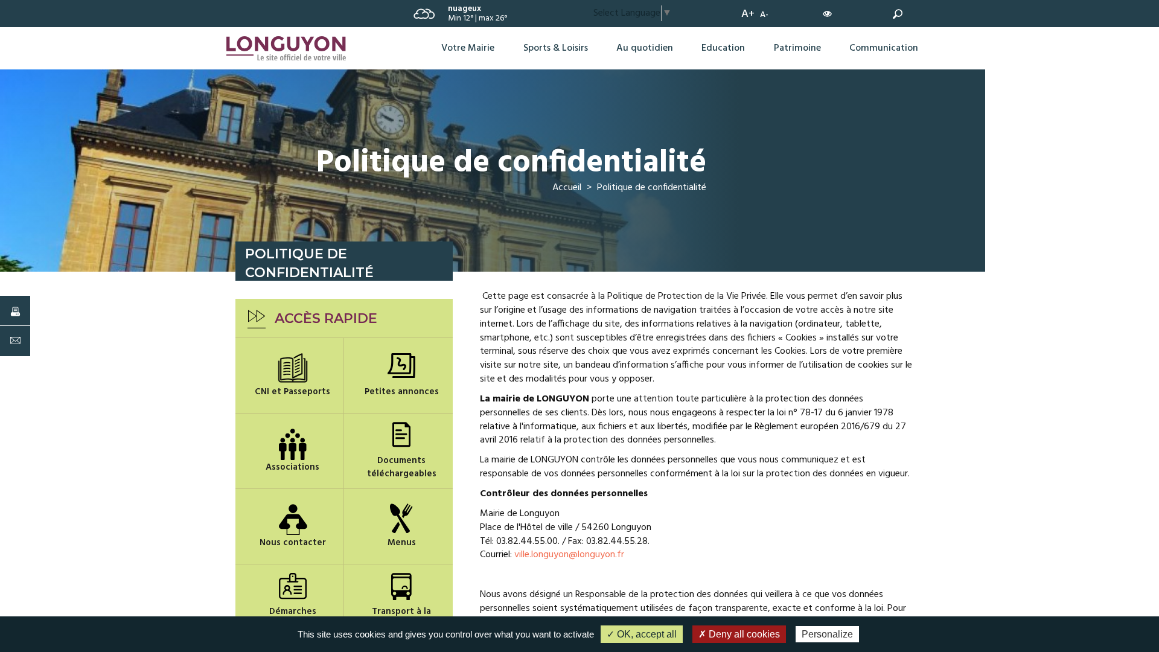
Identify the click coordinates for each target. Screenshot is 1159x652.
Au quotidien (644, 48)
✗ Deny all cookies (739, 634)
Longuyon (246, 40)
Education (723, 48)
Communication (883, 48)
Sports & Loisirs (555, 48)
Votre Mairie (467, 48)
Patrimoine (797, 48)
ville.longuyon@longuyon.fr (569, 555)
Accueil (566, 188)
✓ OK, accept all (642, 634)
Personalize (827, 634)
